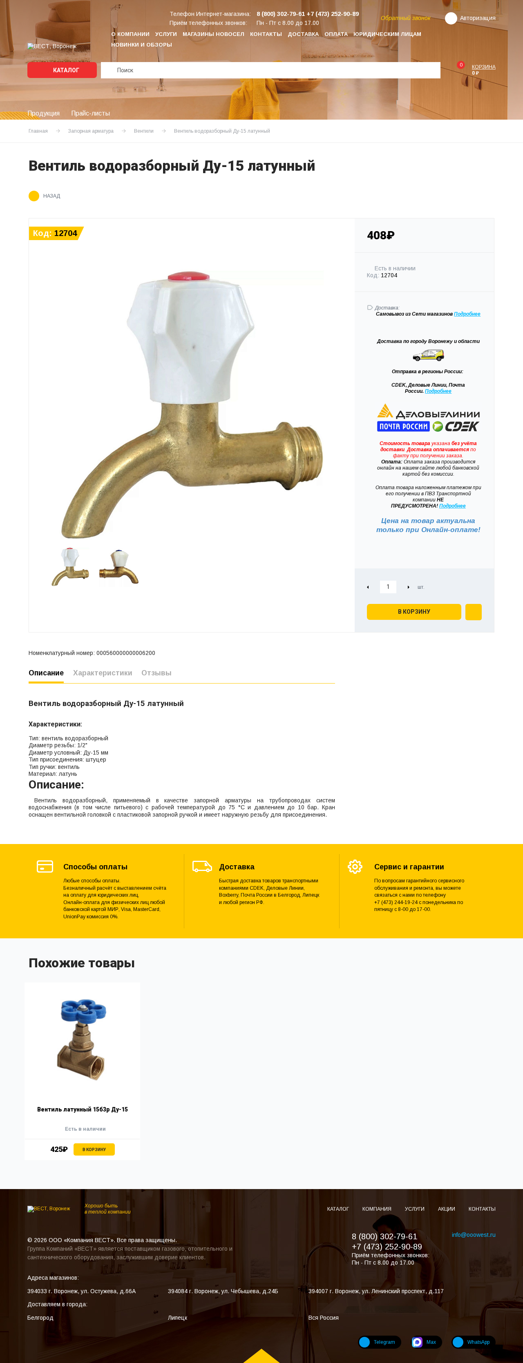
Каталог (65, 70)
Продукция (43, 113)
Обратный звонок (406, 18)
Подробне (466, 314)
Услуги (166, 34)
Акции (447, 1209)
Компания (377, 1209)
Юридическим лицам (387, 34)
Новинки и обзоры (141, 45)
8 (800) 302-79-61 (384, 1236)
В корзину (414, 611)
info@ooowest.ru (474, 1235)
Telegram (384, 1342)
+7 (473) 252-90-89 (387, 1246)
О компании (130, 34)
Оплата (336, 34)
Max (431, 1342)
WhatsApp (478, 1342)
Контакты (266, 34)
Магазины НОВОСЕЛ (213, 34)
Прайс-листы (90, 113)
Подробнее (438, 391)
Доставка (303, 34)
